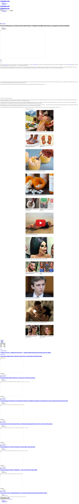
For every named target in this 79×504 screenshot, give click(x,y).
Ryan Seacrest (70, 64)
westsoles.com (5, 1)
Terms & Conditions (4, 3)
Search (11, 10)
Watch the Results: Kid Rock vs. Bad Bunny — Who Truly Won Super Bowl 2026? (18, 469)
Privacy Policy (4, 4)
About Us (3, 2)
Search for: (1, 9)
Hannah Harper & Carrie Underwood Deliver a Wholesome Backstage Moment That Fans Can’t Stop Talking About (26, 423)
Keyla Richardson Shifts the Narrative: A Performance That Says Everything (17, 377)
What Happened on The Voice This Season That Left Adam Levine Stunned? (17, 446)
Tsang (3, 27)
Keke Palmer (6, 65)
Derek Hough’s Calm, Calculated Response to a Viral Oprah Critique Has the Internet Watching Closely (23, 493)
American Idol (35, 64)
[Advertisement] (39, 17)
